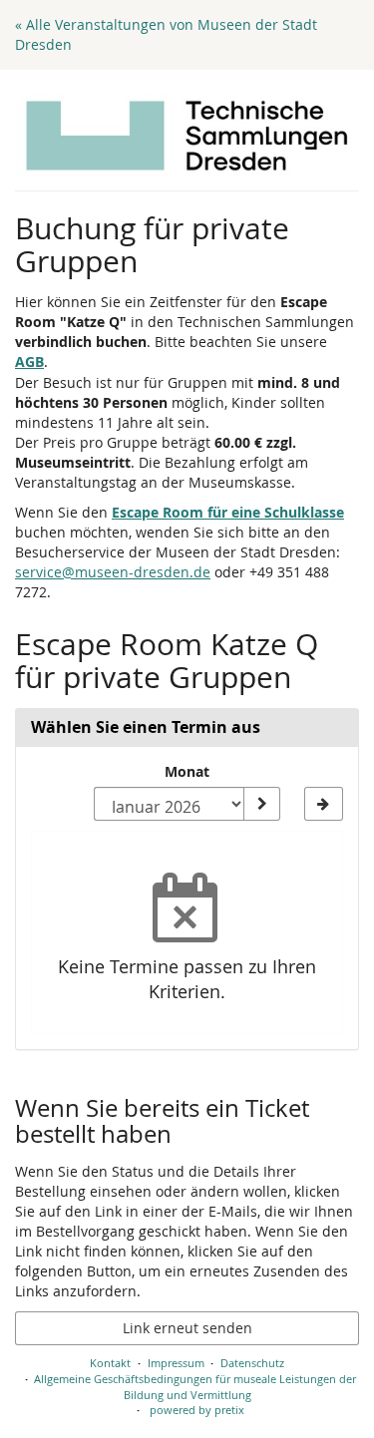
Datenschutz (252, 1362)
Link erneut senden (187, 1327)
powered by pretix (197, 1409)
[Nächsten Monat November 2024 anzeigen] (323, 804)
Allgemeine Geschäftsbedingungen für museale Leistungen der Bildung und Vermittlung (195, 1386)
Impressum (176, 1362)
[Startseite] (187, 135)
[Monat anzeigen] (261, 804)
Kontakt (110, 1362)
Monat (187, 771)
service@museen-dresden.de (112, 571)
